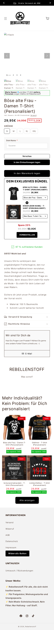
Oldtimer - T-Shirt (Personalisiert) (39, 444)
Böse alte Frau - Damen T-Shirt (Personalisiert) (14, 444)
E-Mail (28, 353)
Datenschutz (12, 541)
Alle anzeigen (27, 500)
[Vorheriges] (7, 56)
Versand (33, 115)
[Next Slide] (50, 3)
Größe (8, 126)
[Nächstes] (47, 56)
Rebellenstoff (30, 627)
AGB (8, 535)
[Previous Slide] (3, 3)
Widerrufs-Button (17, 553)
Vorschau (27, 156)
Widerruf (10, 529)
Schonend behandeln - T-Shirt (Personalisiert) (14, 484)
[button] (5, 18)
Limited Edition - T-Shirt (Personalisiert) (39, 484)
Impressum (11, 547)
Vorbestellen (27, 235)
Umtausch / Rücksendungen (19, 570)
